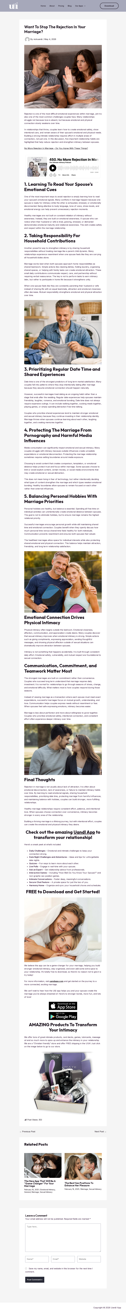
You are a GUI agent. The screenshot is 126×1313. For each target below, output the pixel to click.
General (27, 1192)
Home (43, 6)
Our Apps (79, 6)
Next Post (100, 1132)
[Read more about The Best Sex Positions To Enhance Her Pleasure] (83, 1166)
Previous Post (27, 1132)
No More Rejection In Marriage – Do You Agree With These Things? (56, 148)
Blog (69, 6)
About (52, 6)
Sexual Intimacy (46, 1192)
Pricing (61, 6)
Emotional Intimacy (47, 1190)
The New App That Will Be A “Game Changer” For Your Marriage (39, 1183)
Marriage (35, 1192)
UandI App (84, 832)
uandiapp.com (56, 981)
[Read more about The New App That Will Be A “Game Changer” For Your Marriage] (43, 1165)
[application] (84, 5)
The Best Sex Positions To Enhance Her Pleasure (79, 1184)
